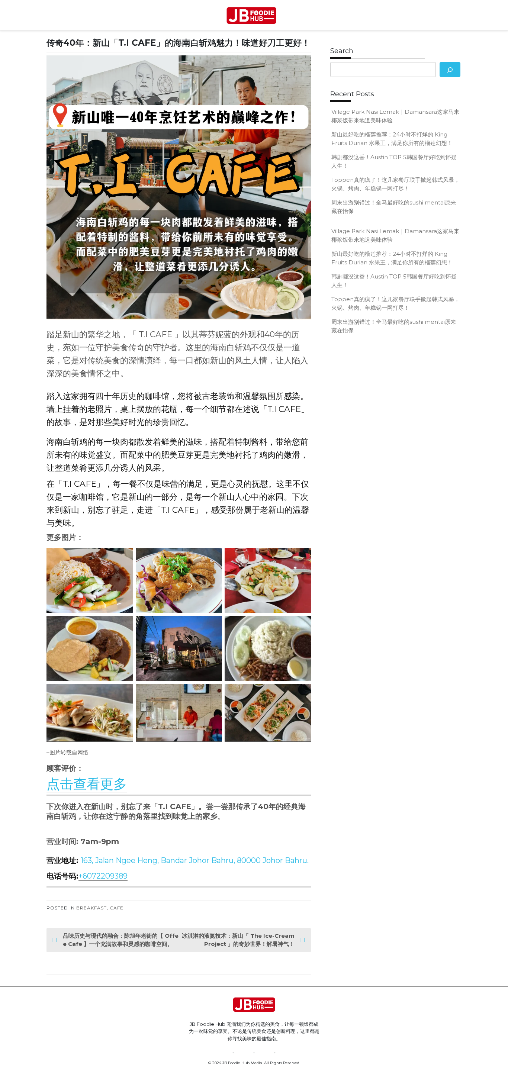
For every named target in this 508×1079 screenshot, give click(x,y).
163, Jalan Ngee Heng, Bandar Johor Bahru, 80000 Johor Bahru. (195, 860)
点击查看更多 (86, 784)
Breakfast (91, 908)
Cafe (116, 908)
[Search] (450, 69)
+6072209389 (103, 876)
